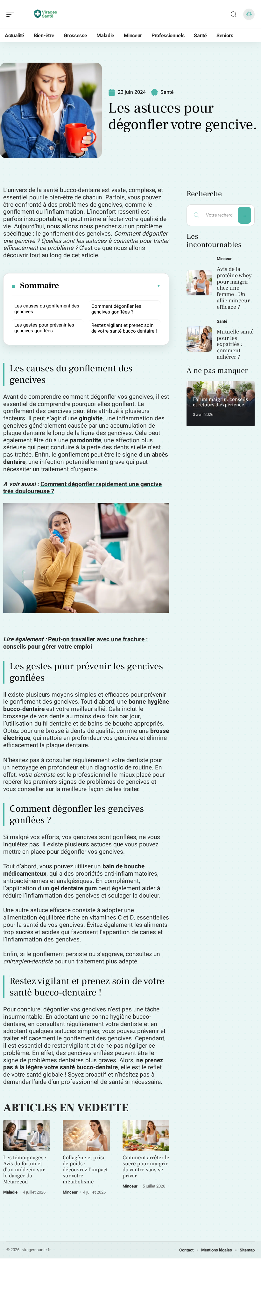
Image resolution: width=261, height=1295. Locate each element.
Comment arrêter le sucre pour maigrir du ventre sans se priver (146, 1166)
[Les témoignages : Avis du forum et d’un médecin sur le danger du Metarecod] (26, 1135)
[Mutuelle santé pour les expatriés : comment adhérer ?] (199, 339)
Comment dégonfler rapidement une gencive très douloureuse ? (82, 488)
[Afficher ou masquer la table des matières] (110, 286)
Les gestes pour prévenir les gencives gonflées (44, 327)
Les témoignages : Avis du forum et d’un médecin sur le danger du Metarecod (24, 1169)
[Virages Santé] (45, 14)
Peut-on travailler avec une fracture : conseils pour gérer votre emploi (75, 643)
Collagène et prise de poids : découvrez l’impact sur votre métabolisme (85, 1169)
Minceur (70, 1192)
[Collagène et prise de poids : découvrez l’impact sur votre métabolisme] (86, 1135)
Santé (167, 92)
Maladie (10, 1192)
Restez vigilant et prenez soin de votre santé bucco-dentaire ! (124, 328)
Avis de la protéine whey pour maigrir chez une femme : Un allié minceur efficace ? (234, 288)
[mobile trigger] (11, 14)
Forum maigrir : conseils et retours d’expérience (220, 402)
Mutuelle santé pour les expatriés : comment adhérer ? (235, 344)
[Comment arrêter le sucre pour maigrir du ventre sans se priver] (146, 1135)
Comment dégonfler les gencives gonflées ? (116, 309)
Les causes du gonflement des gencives (46, 308)
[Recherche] (233, 14)
